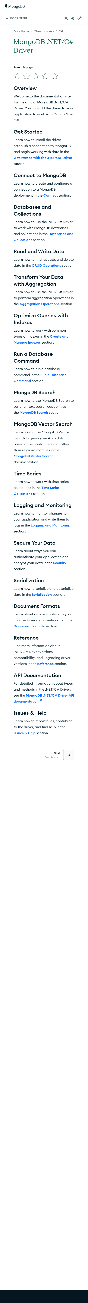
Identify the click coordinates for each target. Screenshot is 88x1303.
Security (59, 563)
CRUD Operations (46, 265)
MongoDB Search (34, 412)
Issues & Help (24, 733)
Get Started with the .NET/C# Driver (43, 158)
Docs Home (21, 31)
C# (61, 31)
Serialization (42, 594)
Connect (50, 195)
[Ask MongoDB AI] (73, 18)
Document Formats (29, 626)
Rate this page (23, 67)
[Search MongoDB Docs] (66, 18)
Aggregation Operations (40, 304)
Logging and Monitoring (50, 525)
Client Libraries (44, 31)
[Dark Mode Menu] (80, 18)
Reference (45, 664)
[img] (17, 76)
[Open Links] (81, 6)
